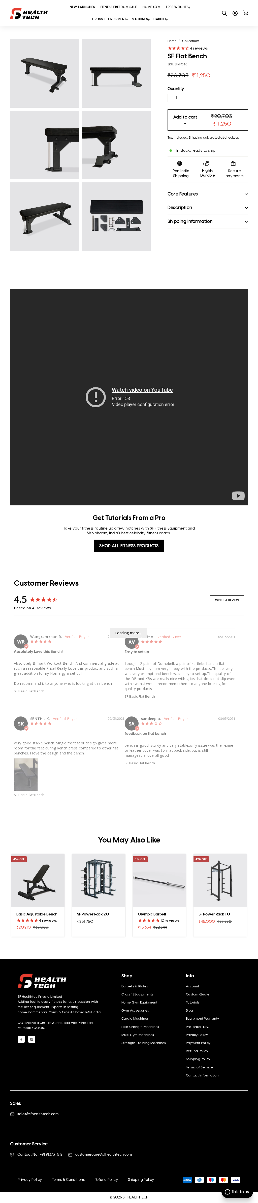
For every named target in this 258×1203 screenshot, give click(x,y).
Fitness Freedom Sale (119, 7)
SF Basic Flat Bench (29, 691)
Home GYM (151, 7)
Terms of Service (199, 1067)
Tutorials (193, 1002)
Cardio (159, 19)
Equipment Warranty (202, 1018)
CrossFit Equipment (109, 19)
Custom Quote (198, 994)
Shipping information (190, 221)
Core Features (183, 194)
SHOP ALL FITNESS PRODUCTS (128, 545)
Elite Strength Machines (140, 1027)
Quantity (176, 88)
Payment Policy (198, 1043)
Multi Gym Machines (137, 1035)
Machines (140, 19)
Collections (190, 41)
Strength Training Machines (143, 1043)
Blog (189, 1010)
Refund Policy (197, 1051)
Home (172, 41)
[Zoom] (44, 73)
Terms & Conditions (68, 1180)
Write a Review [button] (227, 600)
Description (180, 207)
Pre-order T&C (197, 1027)
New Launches (82, 7)
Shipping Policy (198, 1059)
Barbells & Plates (134, 986)
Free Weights (177, 7)
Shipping (195, 137)
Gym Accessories (135, 1010)
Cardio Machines (135, 1018)
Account (192, 986)
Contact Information (202, 1075)
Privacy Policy (197, 1035)
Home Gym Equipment (139, 1002)
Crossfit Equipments (137, 994)
